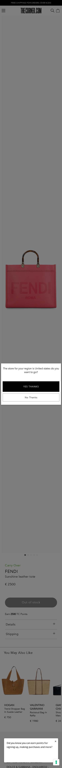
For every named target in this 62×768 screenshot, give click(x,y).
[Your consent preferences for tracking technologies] (56, 762)
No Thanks (31, 397)
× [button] (55, 741)
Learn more (18, 756)
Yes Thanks (31, 386)
